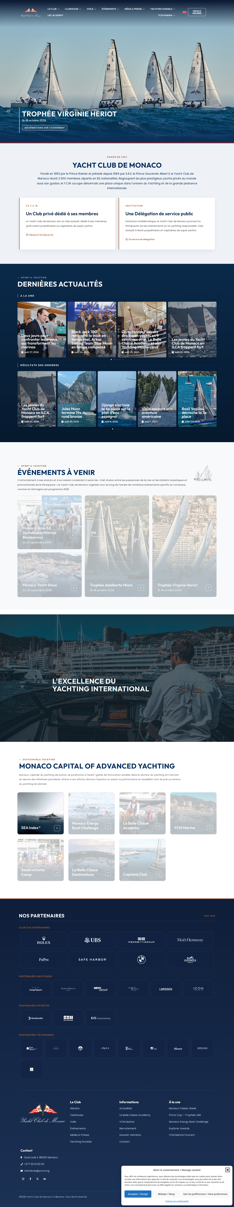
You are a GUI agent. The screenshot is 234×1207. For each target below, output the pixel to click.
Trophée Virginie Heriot (177, 585)
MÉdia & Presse (133, 8)
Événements (109, 8)
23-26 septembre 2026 (37, 590)
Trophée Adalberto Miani (111, 585)
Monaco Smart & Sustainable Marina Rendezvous (39, 533)
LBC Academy (55, 15)
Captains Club (135, 874)
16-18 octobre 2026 (102, 590)
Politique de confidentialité (177, 1201)
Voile (90, 8)
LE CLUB (52, 8)
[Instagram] (23, 1179)
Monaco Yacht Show (40, 585)
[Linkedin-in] (44, 1179)
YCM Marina (184, 827)
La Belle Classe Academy (136, 825)
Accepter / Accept (138, 1194)
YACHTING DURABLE (161, 8)
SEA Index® (31, 827)
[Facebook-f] (30, 1179)
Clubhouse (71, 8)
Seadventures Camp (33, 872)
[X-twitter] (37, 1179)
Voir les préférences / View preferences (205, 1194)
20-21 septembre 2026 (37, 542)
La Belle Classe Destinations (85, 872)
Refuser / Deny (166, 1194)
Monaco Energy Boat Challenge (85, 825)
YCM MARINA (165, 15)
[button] (227, 1169)
